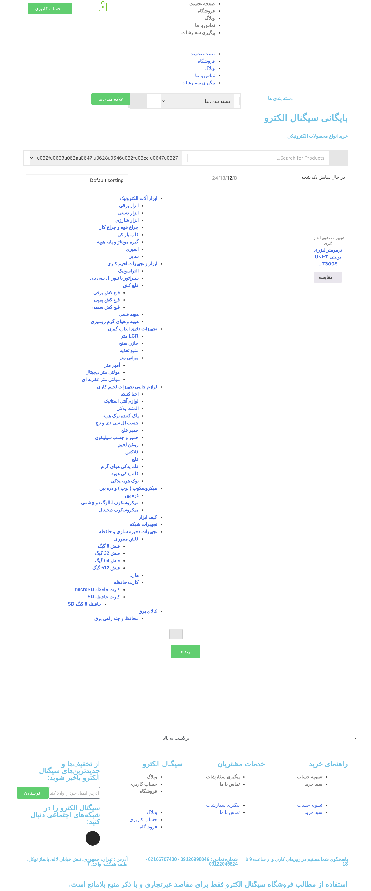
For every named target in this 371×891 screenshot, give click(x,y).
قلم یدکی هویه (125, 473)
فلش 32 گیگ (107, 553)
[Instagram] (93, 838)
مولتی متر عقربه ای (101, 379)
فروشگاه (206, 10)
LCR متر (130, 336)
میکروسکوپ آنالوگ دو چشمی (110, 502)
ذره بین (132, 495)
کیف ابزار (148, 517)
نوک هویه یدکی (125, 480)
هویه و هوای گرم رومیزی (115, 321)
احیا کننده (130, 393)
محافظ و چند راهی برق (116, 618)
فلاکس (132, 451)
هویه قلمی (129, 314)
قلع (135, 459)
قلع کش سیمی (106, 307)
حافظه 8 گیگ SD (84, 604)
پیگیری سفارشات (198, 32)
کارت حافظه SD (104, 596)
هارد (134, 575)
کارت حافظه (126, 582)
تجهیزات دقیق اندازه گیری (132, 328)
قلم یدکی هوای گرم (120, 466)
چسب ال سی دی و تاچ (117, 422)
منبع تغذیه (129, 350)
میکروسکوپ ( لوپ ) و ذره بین (128, 488)
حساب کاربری (143, 783)
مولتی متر (129, 357)
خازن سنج (129, 343)
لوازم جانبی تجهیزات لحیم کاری (127, 386)
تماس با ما (205, 25)
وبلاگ (210, 18)
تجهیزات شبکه (143, 524)
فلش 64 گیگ (107, 560)
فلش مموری (126, 538)
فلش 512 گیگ (106, 567)
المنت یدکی (128, 408)
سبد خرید (313, 783)
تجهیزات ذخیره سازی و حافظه (128, 531)
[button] (185, 46)
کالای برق (148, 611)
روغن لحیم (128, 444)
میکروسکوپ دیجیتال (119, 509)
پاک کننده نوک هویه (121, 415)
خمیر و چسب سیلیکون (117, 437)
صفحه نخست (202, 3)
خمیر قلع (130, 430)
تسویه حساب (309, 776)
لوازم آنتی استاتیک (121, 401)
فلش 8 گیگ (109, 546)
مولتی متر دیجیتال (103, 372)
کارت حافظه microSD (97, 589)
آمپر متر (112, 364)
